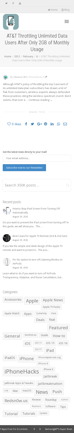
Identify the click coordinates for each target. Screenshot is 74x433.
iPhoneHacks (35, 76)
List (6, 390)
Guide (44, 335)
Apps (28, 314)
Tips (63, 407)
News (42, 392)
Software (50, 406)
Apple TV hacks (51, 307)
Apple (32, 301)
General (12, 336)
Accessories (13, 300)
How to (59, 335)
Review (36, 399)
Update (43, 413)
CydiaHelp (41, 313)
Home (54, 9)
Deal (53, 313)
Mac (15, 391)
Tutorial (11, 413)
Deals (40, 319)
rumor (64, 399)
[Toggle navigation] (66, 21)
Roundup (51, 399)
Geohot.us (30, 335)
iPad (50, 350)
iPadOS (10, 358)
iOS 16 (63, 343)
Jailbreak (50, 376)
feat (52, 319)
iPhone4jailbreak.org (49, 357)
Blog (66, 9)
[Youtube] (20, 3)
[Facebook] (13, 3)
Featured (58, 328)
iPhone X (48, 369)
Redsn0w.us (16, 400)
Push (57, 391)
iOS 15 (50, 343)
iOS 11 (38, 342)
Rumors (36, 406)
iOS (27, 343)
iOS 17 (38, 349)
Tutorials (28, 413)
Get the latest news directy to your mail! (25, 152)
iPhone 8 (43, 363)
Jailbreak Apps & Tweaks (19, 383)
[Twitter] (6, 3)
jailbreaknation (50, 383)
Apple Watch (12, 313)
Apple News (53, 300)
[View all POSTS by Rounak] (5, 76)
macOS (27, 390)
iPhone (27, 358)
